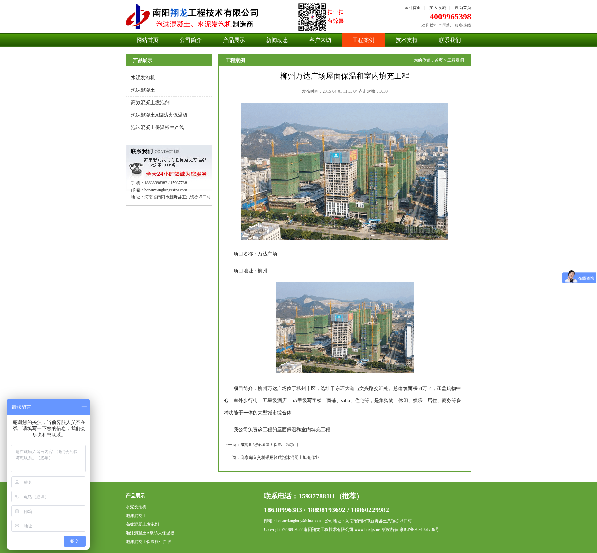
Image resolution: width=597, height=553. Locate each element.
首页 (439, 60)
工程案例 (455, 60)
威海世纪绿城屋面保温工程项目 (269, 444)
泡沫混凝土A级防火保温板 (159, 115)
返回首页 (412, 7)
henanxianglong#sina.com (165, 190)
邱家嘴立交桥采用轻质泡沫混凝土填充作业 (279, 457)
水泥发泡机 (143, 77)
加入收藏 (437, 7)
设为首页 (463, 7)
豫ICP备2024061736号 (419, 529)
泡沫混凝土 (143, 90)
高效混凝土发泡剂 (150, 102)
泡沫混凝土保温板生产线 (157, 127)
